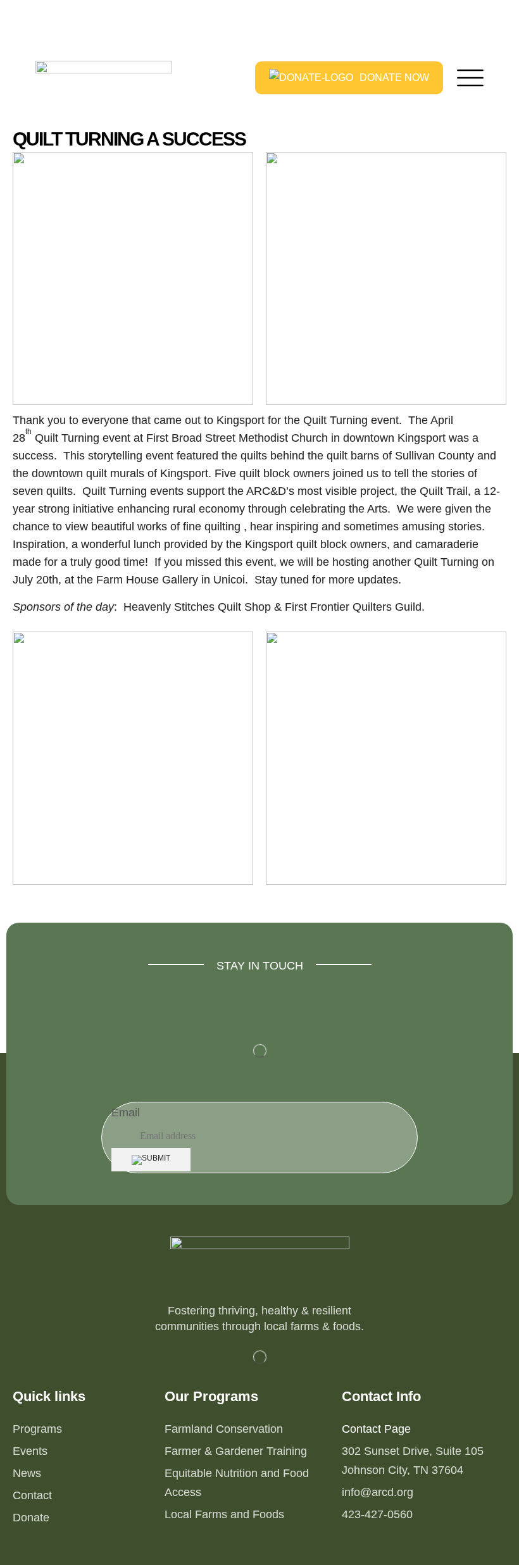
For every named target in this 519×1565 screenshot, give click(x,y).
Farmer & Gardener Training (236, 1451)
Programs (37, 1429)
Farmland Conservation (224, 1429)
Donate (31, 1517)
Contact (32, 1495)
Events (30, 1451)
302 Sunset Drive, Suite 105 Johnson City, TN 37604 (413, 1460)
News (27, 1473)
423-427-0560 (377, 1514)
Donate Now (394, 77)
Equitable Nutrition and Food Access (237, 1483)
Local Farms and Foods (224, 1514)
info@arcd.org (377, 1492)
